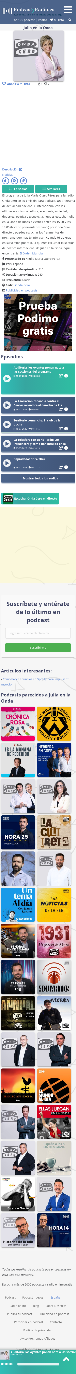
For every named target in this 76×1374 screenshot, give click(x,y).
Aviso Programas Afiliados (37, 1338)
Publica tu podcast (19, 1314)
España (55, 1297)
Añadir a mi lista (18, 84)
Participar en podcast (28, 1322)
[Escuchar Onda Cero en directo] (30, 503)
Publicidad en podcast (54, 1314)
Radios (42, 20)
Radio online (18, 1306)
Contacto (56, 1322)
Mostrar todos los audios (40, 478)
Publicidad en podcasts (21, 290)
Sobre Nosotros (56, 1306)
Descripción (10, 169)
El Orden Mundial (31, 253)
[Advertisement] (38, 127)
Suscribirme (38, 647)
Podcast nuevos (32, 1297)
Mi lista (58, 20)
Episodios (20, 189)
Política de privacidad (37, 1330)
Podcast (10, 1297)
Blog (36, 1306)
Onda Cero (22, 285)
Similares (53, 189)
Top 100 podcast (23, 20)
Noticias (7, 175)
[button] (69, 7)
